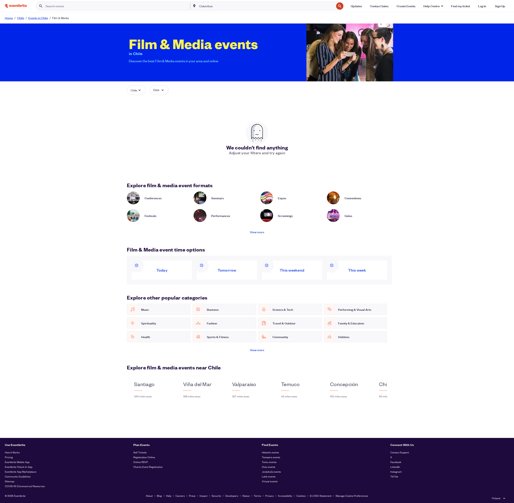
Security (216, 496)
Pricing (9, 457)
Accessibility (285, 496)
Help (168, 496)
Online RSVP (140, 462)
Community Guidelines (18, 476)
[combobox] (266, 6)
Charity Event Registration (148, 467)
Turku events (269, 462)
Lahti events (268, 476)
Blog (159, 496)
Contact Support (399, 452)
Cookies (301, 496)
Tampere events (271, 457)
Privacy (269, 496)
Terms (257, 496)
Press (192, 496)
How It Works (12, 452)
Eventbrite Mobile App (17, 462)
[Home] (16, 6)
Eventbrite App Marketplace (20, 471)
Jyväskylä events (271, 471)
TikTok (394, 476)
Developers (231, 496)
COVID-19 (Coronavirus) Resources (25, 486)
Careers (180, 496)
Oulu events (268, 467)
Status (246, 496)
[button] (433, 6)
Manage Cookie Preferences (352, 496)
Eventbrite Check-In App (18, 467)
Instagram (396, 471)
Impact (203, 496)
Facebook (395, 462)
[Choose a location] (194, 5)
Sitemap (9, 481)
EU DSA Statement (320, 496)
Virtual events (269, 481)
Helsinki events (270, 452)
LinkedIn (395, 467)
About (149, 496)
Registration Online (144, 457)
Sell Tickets (140, 452)
